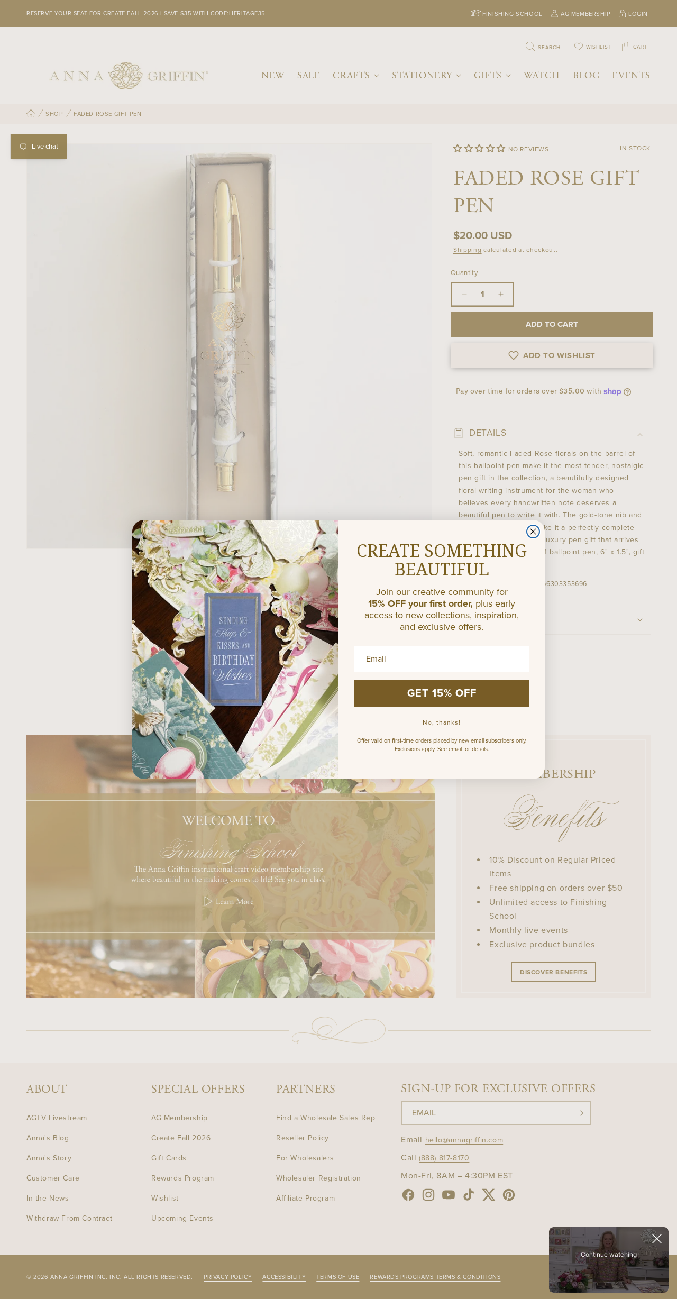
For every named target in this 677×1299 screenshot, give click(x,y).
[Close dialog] (533, 531)
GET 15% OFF (442, 693)
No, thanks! (442, 722)
